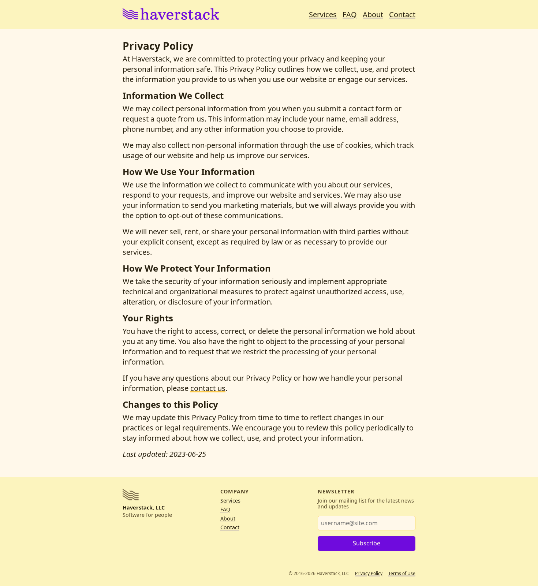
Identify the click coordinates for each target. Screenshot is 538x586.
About (373, 14)
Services (323, 14)
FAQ (350, 14)
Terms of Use (401, 573)
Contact (402, 14)
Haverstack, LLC (144, 507)
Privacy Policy (368, 573)
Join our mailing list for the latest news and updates (366, 504)
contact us (207, 388)
